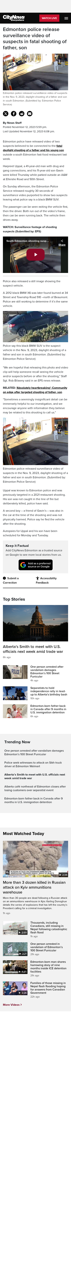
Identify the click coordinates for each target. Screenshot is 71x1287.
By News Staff (12, 123)
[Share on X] (5, 113)
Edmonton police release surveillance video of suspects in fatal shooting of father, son (35, 38)
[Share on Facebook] (13, 113)
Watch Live (49, 18)
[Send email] (29, 113)
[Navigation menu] (66, 18)
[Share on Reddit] (21, 113)
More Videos (11, 1005)
